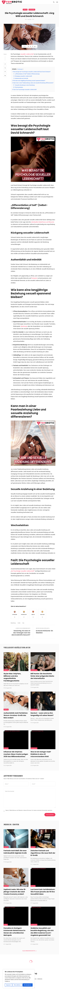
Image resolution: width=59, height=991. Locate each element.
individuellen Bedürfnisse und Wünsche (42, 222)
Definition (34, 670)
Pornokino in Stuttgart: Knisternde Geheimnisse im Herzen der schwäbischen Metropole (14, 931)
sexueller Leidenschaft (27, 54)
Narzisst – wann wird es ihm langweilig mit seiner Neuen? (42, 714)
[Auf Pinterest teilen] (5, 71)
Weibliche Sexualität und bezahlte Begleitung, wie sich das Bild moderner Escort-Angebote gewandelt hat (42, 931)
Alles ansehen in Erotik (29, 950)
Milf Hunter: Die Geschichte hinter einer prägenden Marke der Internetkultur (42, 675)
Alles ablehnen (17, 985)
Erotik (25, 9)
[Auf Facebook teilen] (5, 64)
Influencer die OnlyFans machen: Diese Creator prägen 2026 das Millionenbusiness (16, 754)
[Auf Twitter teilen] (5, 67)
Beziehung (31, 9)
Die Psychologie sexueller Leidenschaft (22, 571)
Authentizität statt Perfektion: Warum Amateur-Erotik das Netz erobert (16, 715)
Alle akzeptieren (27, 985)
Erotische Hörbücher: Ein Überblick (44, 632)
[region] (19, 978)
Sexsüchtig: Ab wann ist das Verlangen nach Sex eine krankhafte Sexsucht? (21, 633)
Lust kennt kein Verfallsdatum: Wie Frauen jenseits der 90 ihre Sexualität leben (43, 891)
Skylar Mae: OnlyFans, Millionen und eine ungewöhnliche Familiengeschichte (12, 677)
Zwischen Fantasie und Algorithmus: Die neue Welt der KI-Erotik (43, 852)
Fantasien (34, 278)
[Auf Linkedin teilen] (5, 75)
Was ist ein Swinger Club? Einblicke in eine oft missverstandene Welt (41, 754)
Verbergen (20, 69)
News (5, 924)
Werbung (39, 979)
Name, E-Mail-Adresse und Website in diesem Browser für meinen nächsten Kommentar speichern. (29, 810)
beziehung (13, 623)
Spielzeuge (24, 326)
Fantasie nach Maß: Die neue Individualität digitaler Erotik (15, 851)
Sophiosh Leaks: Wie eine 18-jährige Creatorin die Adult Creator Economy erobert (15, 891)
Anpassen (8, 985)
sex (23, 623)
